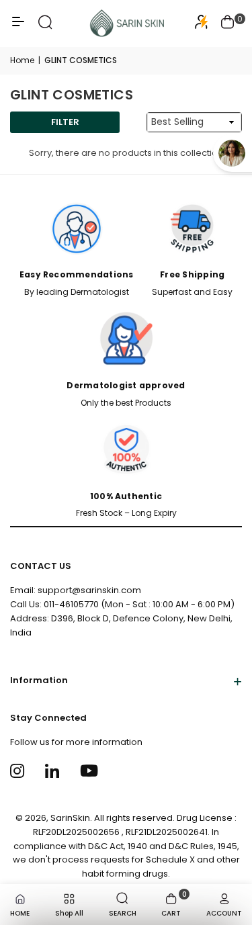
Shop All (69, 913)
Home (22, 60)
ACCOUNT (224, 913)
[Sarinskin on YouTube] (89, 770)
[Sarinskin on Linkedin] (54, 770)
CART (174, 903)
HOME (20, 913)
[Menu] (18, 26)
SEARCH (122, 913)
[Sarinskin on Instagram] (19, 770)
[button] (228, 23)
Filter (65, 122)
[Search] (45, 26)
